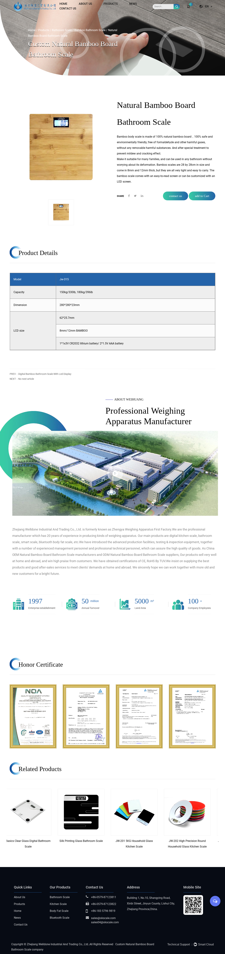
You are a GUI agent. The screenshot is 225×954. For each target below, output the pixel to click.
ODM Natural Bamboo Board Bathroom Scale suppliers (141, 555)
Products (111, 3)
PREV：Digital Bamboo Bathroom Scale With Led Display (40, 374)
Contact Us (67, 8)
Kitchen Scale (58, 904)
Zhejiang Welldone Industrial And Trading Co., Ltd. (58, 944)
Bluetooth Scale (59, 917)
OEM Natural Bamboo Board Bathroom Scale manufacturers (54, 555)
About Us (85, 3)
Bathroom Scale (62, 30)
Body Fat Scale (59, 911)
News (133, 3)
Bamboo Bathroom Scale (89, 30)
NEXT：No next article (22, 378)
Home (63, 3)
